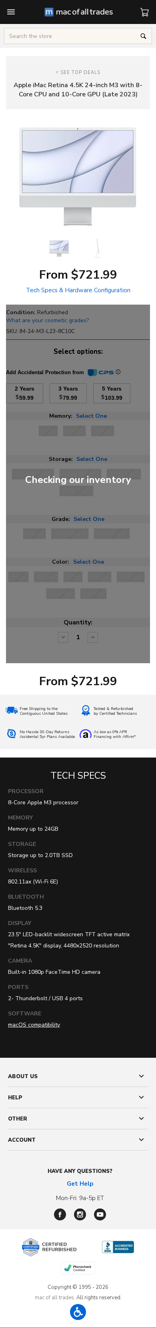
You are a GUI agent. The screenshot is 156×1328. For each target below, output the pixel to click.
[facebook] (60, 1214)
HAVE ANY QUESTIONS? (80, 1171)
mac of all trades (54, 1297)
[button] (78, 1312)
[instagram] (80, 1214)
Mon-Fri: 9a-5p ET (80, 1198)
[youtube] (100, 1214)
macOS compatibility (34, 1025)
